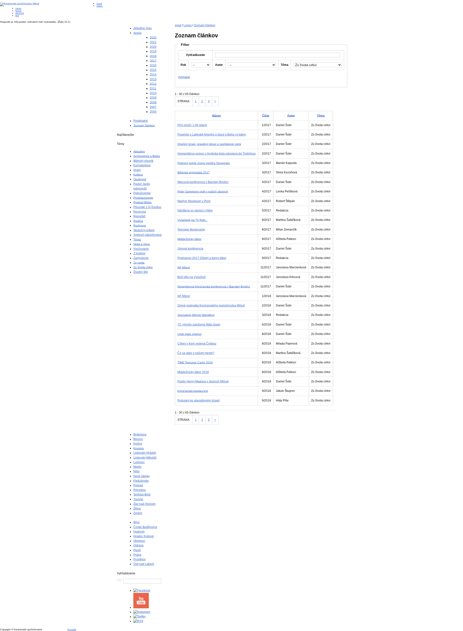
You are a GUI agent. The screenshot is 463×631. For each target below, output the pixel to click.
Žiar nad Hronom (144, 504)
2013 (153, 79)
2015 (153, 70)
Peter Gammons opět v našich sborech (202, 191)
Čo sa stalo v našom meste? (195, 353)
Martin (137, 466)
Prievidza (139, 490)
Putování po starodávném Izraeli (198, 400)
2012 (153, 83)
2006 (153, 111)
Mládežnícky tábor (189, 239)
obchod (19, 13)
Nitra (136, 471)
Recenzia (139, 211)
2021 (153, 42)
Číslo (265, 115)
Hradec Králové (143, 536)
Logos (188, 25)
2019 (153, 51)
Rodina (138, 221)
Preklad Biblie (142, 202)
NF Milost (183, 267)
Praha (137, 554)
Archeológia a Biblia (146, 156)
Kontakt (72, 629)
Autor (291, 115)
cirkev (99, 6)
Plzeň (137, 550)
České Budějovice (145, 527)
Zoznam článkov (144, 125)
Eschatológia (141, 165)
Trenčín (138, 499)
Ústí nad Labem (143, 564)
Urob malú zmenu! (189, 334)
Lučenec (139, 462)
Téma (137, 239)
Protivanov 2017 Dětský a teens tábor (201, 258)
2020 (153, 46)
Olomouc (139, 541)
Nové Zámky (141, 476)
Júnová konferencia (190, 248)
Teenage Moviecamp (191, 229)
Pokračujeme (142, 193)
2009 (153, 97)
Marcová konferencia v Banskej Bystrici (203, 182)
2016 (153, 65)
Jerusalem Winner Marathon (196, 315)
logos (18, 10)
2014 (153, 74)
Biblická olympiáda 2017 (193, 172)
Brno (136, 522)
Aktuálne (139, 151)
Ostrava (138, 545)
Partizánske (141, 480)
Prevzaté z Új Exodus (147, 207)
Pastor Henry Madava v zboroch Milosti (203, 381)
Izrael (137, 170)
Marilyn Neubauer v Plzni (194, 201)
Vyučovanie (141, 249)
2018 (153, 56)
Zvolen (137, 513)
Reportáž (139, 216)
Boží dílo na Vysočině (191, 277)
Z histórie (139, 253)
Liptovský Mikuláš (145, 457)
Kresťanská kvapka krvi (192, 391)
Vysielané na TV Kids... (192, 220)
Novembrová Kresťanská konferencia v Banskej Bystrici (213, 286)
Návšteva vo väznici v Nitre (195, 210)
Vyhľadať (184, 77)
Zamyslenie (141, 258)
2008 (153, 102)
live (17, 15)
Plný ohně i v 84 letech (192, 125)
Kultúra (138, 174)
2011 (153, 88)
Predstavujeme (143, 197)
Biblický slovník (143, 161)
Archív (137, 32)
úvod (99, 3)
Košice (137, 443)
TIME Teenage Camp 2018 (195, 362)
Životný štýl (140, 272)
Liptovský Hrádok (144, 453)
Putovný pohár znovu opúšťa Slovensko (203, 163)
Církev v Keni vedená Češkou (196, 343)
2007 (153, 107)
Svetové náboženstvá (147, 235)
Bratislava (139, 434)
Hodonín (139, 531)
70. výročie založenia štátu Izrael (198, 324)
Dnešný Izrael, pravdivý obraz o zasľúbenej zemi (209, 144)
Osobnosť (139, 179)
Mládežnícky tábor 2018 (193, 372)
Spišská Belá (141, 494)
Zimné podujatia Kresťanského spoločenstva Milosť (211, 305)
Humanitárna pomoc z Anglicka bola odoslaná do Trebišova (216, 153)
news (18, 8)
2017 (153, 60)
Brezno (138, 439)
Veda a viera (141, 244)
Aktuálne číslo (142, 28)
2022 (153, 37)
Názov (216, 115)
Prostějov (139, 559)
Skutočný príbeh (144, 230)
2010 (153, 93)
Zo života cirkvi (143, 267)
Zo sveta (138, 262)
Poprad (138, 485)
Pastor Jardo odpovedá (141, 186)
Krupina (138, 448)
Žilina (137, 508)
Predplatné (140, 120)
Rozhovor (139, 225)
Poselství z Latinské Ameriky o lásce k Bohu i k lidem (211, 134)
